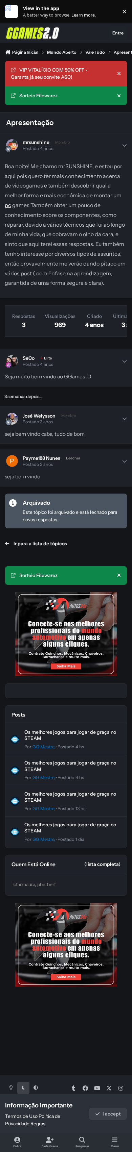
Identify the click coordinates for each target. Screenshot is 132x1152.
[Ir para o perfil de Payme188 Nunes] (12, 461)
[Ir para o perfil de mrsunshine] (12, 145)
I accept (112, 1114)
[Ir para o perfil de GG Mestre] (15, 739)
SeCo (29, 358)
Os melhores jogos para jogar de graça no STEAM (70, 797)
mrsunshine (36, 142)
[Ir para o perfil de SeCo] (12, 361)
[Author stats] (124, 145)
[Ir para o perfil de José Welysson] (12, 419)
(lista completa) (102, 864)
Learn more (13, 11)
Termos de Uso (21, 1116)
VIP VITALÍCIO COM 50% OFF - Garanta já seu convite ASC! (49, 73)
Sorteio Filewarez (38, 96)
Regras (37, 1124)
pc (8, 205)
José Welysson (39, 416)
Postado (71, 746)
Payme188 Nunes (41, 458)
